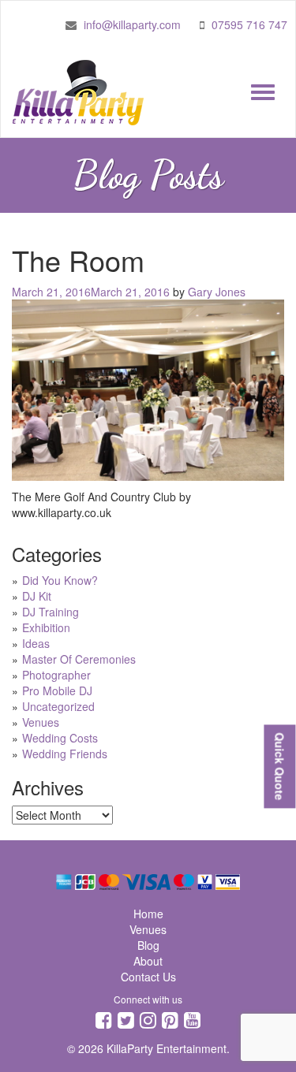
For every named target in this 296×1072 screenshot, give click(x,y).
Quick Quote (279, 766)
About (148, 961)
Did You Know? (60, 580)
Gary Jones (216, 292)
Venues (40, 722)
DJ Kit (36, 596)
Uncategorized (58, 706)
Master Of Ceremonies (79, 659)
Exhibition (46, 627)
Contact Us (148, 977)
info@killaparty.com (132, 24)
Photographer (56, 675)
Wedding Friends (64, 753)
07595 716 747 (249, 24)
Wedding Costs (60, 738)
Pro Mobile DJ (57, 690)
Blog (148, 945)
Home (148, 913)
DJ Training (50, 612)
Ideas (36, 643)
